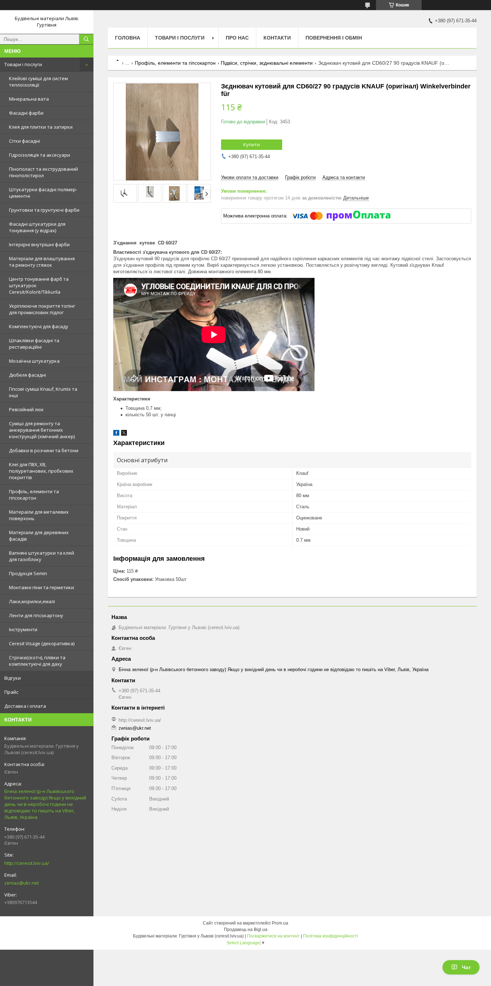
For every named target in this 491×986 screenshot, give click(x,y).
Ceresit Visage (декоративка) (41, 643)
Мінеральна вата (29, 99)
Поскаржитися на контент (273, 936)
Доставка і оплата (25, 706)
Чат (466, 967)
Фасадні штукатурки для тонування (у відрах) (37, 227)
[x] (124, 434)
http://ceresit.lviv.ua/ (26, 863)
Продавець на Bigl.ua (245, 929)
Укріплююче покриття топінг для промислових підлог (42, 309)
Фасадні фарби (26, 113)
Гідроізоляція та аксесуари (39, 155)
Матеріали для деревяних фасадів (39, 535)
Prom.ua (280, 923)
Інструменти (23, 629)
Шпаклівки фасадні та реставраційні (34, 343)
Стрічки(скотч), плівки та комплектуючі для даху (37, 660)
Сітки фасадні (24, 141)
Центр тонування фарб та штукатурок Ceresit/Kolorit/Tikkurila (39, 285)
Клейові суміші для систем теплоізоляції (38, 81)
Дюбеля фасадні (27, 375)
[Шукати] (86, 39)
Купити (251, 144)
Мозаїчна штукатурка (34, 361)
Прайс (11, 692)
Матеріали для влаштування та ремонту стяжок (42, 261)
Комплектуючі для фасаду (38, 326)
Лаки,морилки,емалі (32, 601)
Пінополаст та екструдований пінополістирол (43, 172)
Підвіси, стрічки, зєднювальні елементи (267, 63)
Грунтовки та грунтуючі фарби (44, 210)
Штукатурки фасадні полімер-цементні (43, 192)
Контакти (277, 38)
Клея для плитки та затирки (41, 127)
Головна (127, 38)
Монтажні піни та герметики (41, 587)
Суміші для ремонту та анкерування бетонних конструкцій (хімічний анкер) (42, 430)
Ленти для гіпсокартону (36, 615)
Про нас (237, 38)
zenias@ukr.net (21, 883)
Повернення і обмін (334, 38)
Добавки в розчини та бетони (43, 450)
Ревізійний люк (26, 409)
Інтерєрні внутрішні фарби (39, 244)
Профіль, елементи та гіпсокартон (34, 494)
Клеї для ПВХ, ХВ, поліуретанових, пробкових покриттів (41, 471)
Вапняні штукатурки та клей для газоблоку (41, 556)
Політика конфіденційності (330, 936)
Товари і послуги (23, 64)
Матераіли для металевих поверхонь (39, 515)
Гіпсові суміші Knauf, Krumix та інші (43, 392)
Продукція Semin (28, 573)
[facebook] (116, 434)
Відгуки (12, 678)
